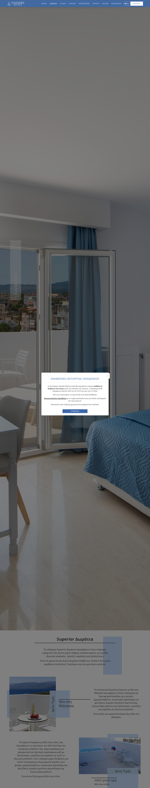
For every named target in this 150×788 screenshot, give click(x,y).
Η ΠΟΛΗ (63, 3)
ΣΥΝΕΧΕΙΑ (75, 411)
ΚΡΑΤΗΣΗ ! (136, 3)
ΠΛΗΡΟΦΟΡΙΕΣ (84, 3)
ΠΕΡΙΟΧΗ (95, 3)
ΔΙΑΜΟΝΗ (53, 3)
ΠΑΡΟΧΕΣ (72, 3)
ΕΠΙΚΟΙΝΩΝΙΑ (116, 3)
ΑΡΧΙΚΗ (44, 3)
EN (127, 3)
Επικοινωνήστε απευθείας (55, 398)
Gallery (105, 3)
